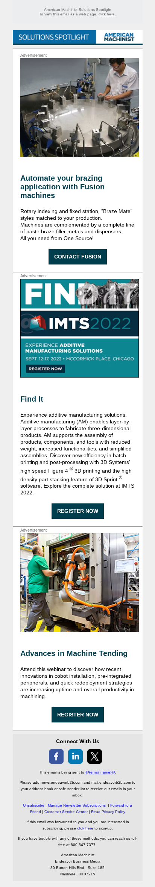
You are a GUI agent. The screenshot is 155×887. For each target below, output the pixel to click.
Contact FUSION (77, 257)
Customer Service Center (66, 812)
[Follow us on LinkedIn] (75, 762)
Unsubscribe (33, 805)
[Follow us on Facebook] (56, 762)
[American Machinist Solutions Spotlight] (78, 41)
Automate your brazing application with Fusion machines (62, 186)
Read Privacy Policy (108, 812)
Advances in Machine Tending (74, 653)
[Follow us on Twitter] (94, 762)
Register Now (77, 511)
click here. (107, 14)
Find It (31, 399)
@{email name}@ (100, 772)
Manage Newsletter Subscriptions (77, 805)
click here (85, 828)
